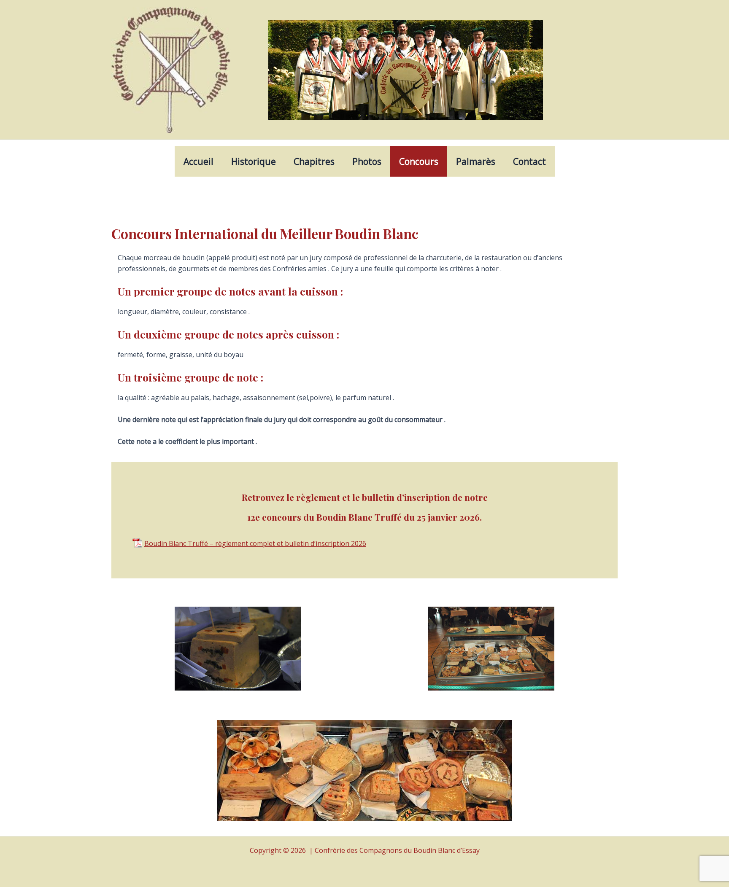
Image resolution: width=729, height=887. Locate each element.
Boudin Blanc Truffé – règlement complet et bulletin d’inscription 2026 (255, 543)
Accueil (198, 161)
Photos (366, 161)
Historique (253, 161)
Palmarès (475, 161)
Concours (418, 161)
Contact (529, 161)
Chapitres (314, 161)
